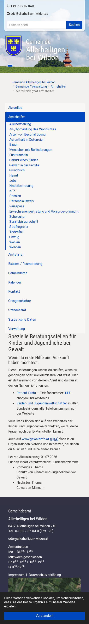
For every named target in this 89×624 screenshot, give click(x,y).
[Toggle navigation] (7, 65)
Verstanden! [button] (44, 616)
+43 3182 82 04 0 (22, 6)
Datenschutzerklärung (45, 575)
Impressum (16, 575)
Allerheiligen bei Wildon (45, 50)
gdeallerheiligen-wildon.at (29, 14)
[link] (49, 472)
